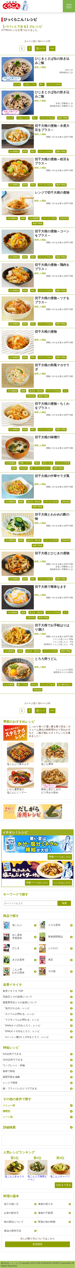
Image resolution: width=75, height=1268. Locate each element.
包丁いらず (47, 463)
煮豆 (50, 959)
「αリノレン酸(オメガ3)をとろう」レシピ (26, 1037)
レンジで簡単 (10, 1082)
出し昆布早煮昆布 (17, 936)
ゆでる (34, 684)
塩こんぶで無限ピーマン (37, 1178)
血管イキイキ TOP (13, 990)
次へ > (40, 48)
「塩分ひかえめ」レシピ (16, 1008)
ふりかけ (53, 948)
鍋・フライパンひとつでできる (20, 1088)
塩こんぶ (17, 925)
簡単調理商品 (55, 936)
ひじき (17, 84)
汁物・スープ (25, 463)
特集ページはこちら (60, 856)
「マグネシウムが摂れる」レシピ (21, 1019)
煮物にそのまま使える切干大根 (59, 137)
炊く (42, 84)
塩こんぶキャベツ (60, 1176)
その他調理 (34, 218)
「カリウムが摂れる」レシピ (19, 1014)
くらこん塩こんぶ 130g (63, 639)
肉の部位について (14, 1221)
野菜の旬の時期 (46, 1221)
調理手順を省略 (11, 1077)
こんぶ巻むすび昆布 (18, 971)
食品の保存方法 (12, 1230)
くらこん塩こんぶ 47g (62, 642)
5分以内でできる (12, 1053)
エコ (66, 391)
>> (52, 48)
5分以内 (23, 468)
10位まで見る (63, 1185)
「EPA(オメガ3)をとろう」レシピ (21, 1031)
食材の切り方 (45, 1204)
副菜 (25, 151)
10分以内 (64, 218)
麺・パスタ (22, 684)
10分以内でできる (13, 1059)
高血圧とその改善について (17, 996)
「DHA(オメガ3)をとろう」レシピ (21, 1025)
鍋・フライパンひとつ (40, 468)
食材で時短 (63, 118)
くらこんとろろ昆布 (64, 670)
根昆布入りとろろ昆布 (63, 672)
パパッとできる (54, 84)
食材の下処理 (45, 1212)
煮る (33, 151)
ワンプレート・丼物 (14, 1065)
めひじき (69, 70)
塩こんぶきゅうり (14, 1176)
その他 (51, 971)
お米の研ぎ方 (11, 1212)
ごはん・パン (30, 84)
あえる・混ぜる (36, 391)
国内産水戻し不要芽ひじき (61, 106)
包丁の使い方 (11, 1204)
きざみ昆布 (18, 959)
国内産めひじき (66, 72)
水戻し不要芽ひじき (64, 103)
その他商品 (14, 151)
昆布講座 (37, 1244)
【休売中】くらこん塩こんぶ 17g (58, 644)
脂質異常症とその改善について (20, 1002)
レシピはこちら (62, 882)
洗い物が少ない (64, 684)
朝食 (14, 468)
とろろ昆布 (8, 684)
